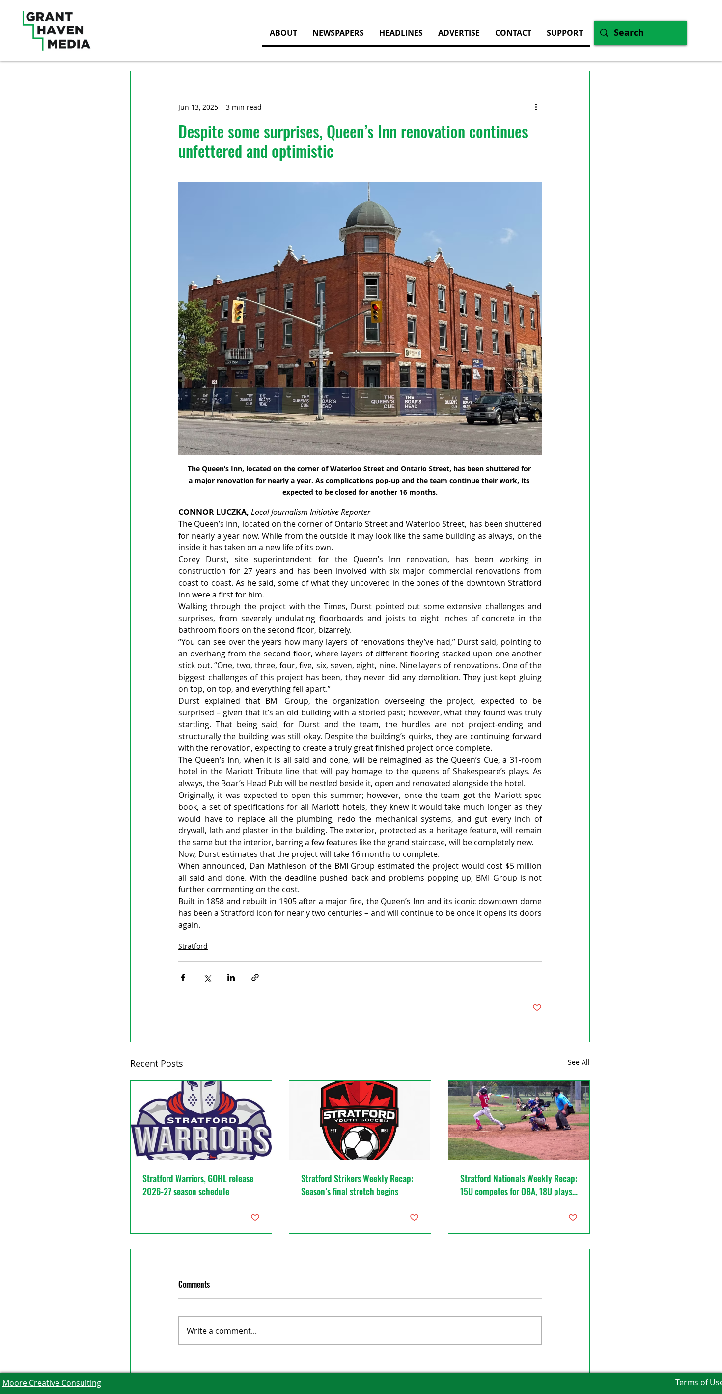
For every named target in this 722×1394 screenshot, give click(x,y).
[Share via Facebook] (183, 977)
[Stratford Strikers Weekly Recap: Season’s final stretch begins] (359, 1120)
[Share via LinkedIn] (231, 977)
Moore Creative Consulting (51, 1382)
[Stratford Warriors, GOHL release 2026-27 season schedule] (201, 1120)
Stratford (193, 946)
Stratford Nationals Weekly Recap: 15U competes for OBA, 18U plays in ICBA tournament (518, 1184)
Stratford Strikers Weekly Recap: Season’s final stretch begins (357, 1184)
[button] (458, 33)
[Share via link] (255, 977)
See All (579, 1062)
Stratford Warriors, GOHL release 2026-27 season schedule (197, 1184)
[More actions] (536, 107)
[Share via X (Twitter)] (207, 977)
